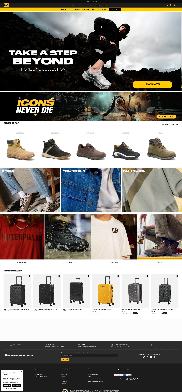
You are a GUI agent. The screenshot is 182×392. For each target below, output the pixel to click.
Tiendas (63, 376)
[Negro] (154, 311)
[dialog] (12, 380)
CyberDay (63, 383)
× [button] (21, 371)
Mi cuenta (37, 372)
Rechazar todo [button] (16, 385)
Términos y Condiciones (93, 374)
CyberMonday (64, 381)
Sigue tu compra (38, 374)
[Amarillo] (93, 311)
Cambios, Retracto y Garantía (94, 379)
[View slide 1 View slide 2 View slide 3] (91, 51)
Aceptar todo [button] (7, 385)
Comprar (56, 210)
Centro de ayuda (64, 374)
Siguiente (179, 290)
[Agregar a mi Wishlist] (29, 276)
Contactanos (64, 372)
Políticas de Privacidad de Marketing (81, 352)
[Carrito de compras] (177, 5)
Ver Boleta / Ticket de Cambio (41, 376)
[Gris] (95, 311)
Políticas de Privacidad (92, 372)
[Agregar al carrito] (17, 305)
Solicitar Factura (64, 379)
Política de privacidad (14, 382)
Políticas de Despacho (92, 376)
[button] (73, 5)
